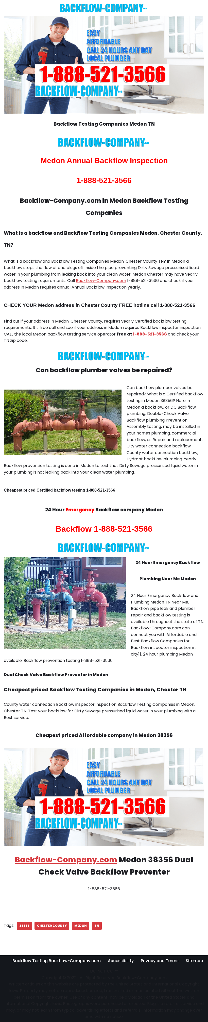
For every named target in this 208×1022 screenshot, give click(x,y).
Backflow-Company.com (101, 280)
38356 (24, 926)
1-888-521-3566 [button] (150, 334)
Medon (80, 926)
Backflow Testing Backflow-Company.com (56, 961)
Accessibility (121, 961)
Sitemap (194, 961)
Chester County (52, 926)
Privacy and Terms (160, 961)
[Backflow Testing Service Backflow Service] (104, 8)
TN (96, 926)
